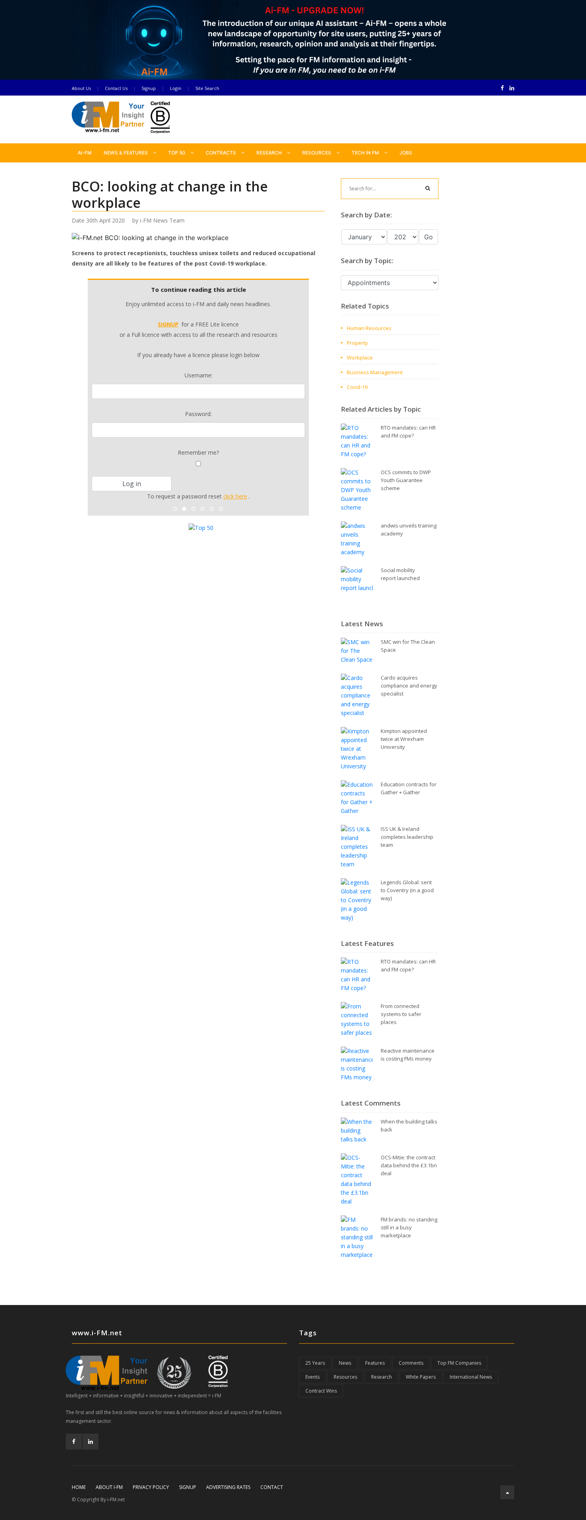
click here (235, 496)
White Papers (421, 1376)
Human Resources (369, 328)
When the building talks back (409, 1125)
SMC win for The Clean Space (408, 645)
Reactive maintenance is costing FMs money (408, 1054)
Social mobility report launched (400, 574)
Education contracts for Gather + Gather (409, 788)
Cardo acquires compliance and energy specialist (409, 685)
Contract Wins (321, 1390)
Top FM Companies (459, 1363)
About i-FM (109, 1487)
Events (312, 1376)
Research (269, 153)
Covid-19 (357, 387)
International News (471, 1376)
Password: (198, 414)
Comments (411, 1363)
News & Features (126, 153)
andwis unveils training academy (409, 529)
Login (175, 88)
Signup (149, 88)
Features (375, 1363)
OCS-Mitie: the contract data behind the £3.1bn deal (409, 1165)
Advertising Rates (228, 1487)
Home (79, 1487)
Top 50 (177, 153)
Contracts (221, 153)
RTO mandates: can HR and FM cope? (408, 431)
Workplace (360, 357)
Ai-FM (85, 153)
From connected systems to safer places (401, 1014)
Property (357, 342)
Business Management (375, 372)
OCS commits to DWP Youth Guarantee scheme (406, 480)
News (345, 1363)
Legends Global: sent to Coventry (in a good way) (407, 890)
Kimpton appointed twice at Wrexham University (404, 738)
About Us (81, 88)
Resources (317, 153)
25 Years (315, 1363)
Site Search (207, 88)
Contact (271, 1487)
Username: (198, 375)
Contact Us (116, 88)
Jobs (405, 153)
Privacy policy (151, 1487)
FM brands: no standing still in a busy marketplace (409, 1227)
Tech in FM (366, 153)
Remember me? (198, 452)
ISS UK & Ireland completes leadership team (407, 836)
